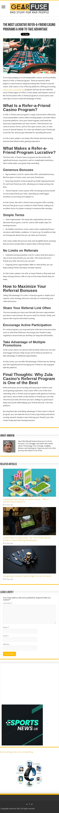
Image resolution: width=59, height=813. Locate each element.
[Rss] (27, 804)
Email (6, 636)
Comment (7, 603)
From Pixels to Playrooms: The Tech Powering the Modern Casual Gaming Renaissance (27, 539)
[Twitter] (32, 804)
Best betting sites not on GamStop (16, 752)
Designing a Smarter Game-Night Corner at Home (27, 576)
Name (6, 627)
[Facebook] (29, 804)
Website (6, 644)
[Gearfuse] (29, 8)
